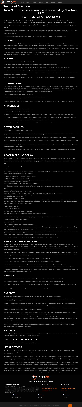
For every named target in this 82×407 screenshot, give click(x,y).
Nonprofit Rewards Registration (66, 386)
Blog (47, 2)
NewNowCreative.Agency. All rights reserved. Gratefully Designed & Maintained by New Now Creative (39, 405)
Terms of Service (64, 390)
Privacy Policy (63, 391)
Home (22, 2)
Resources (60, 2)
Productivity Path (45, 391)
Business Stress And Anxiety (47, 390)
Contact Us (53, 2)
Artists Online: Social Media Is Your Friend (49, 388)
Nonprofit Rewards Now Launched (48, 386)
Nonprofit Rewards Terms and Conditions (68, 388)
